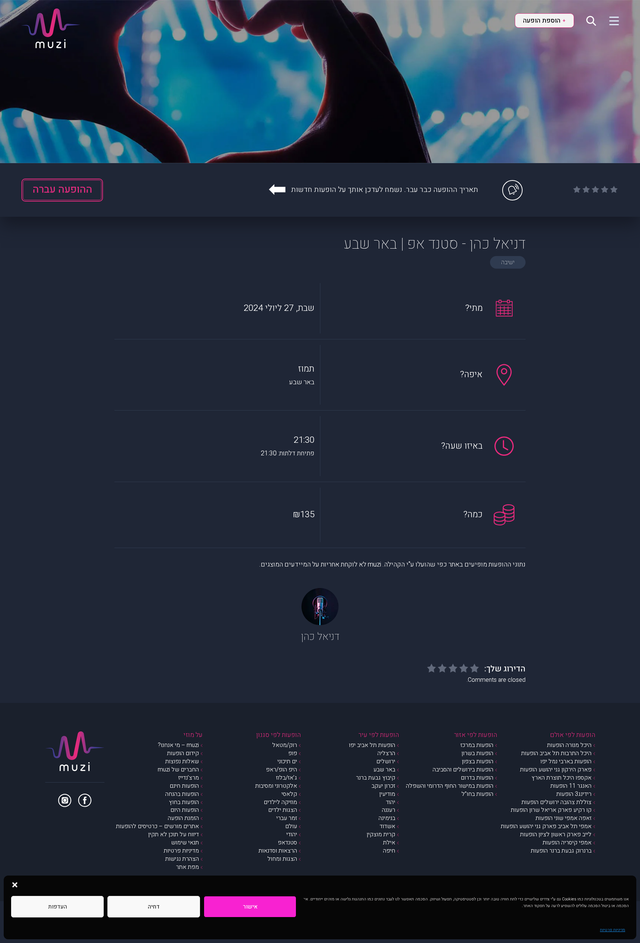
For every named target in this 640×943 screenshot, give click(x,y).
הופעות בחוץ (184, 802)
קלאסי (289, 794)
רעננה (388, 810)
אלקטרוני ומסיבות (276, 785)
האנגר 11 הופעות (570, 785)
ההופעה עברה (62, 189)
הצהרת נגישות (182, 858)
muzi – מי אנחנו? (178, 745)
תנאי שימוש (185, 842)
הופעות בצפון (477, 761)
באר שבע (384, 769)
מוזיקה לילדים (280, 802)
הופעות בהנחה (182, 794)
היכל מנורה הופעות (569, 745)
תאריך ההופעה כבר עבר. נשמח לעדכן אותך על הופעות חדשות (384, 189)
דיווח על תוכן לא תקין (173, 834)
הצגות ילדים (282, 810)
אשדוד (387, 826)
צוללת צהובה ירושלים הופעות (556, 802)
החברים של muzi (178, 769)
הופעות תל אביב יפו (372, 745)
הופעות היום (184, 810)
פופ (292, 753)
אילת (389, 842)
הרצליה (386, 753)
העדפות (57, 907)
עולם (291, 826)
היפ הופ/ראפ (281, 769)
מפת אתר (187, 867)
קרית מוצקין (381, 834)
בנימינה (387, 818)
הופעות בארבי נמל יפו (565, 761)
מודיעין (387, 794)
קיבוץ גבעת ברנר (375, 777)
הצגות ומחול (282, 858)
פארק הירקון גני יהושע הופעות (555, 769)
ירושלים (385, 761)
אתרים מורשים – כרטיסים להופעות (157, 826)
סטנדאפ (287, 842)
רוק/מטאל (284, 745)
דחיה (154, 907)
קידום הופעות (183, 753)
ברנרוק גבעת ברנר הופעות (561, 850)
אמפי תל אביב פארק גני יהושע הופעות (546, 826)
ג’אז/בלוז (286, 777)
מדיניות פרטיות (612, 930)
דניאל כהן (320, 636)
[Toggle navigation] (609, 20)
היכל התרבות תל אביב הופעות (556, 753)
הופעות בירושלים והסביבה (463, 769)
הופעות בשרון (477, 753)
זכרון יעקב (383, 785)
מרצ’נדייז (188, 777)
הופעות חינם (184, 785)
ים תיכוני (287, 761)
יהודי (291, 834)
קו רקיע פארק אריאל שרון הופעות (551, 810)
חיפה (389, 850)
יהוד (390, 802)
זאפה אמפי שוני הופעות (563, 818)
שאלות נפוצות (182, 761)
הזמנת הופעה (183, 818)
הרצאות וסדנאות (278, 850)
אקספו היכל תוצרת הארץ (561, 777)
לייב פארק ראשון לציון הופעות (555, 834)
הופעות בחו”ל (477, 794)
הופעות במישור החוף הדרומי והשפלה (449, 785)
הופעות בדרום (477, 777)
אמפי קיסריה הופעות (567, 842)
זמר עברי (286, 818)
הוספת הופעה (544, 21)
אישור (250, 907)
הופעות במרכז (476, 745)
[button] (15, 885)
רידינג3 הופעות (573, 794)
